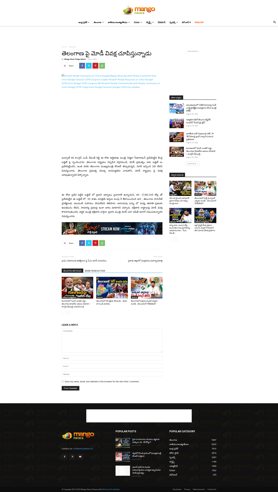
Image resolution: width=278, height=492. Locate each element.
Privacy (187, 489)
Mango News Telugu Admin (75, 59)
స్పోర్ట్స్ (148, 22)
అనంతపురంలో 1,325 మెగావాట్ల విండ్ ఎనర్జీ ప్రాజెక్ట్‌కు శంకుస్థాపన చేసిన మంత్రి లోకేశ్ (201, 108)
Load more (192, 163)
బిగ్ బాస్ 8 (186, 22)
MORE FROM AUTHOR (95, 271)
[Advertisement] (139, 35)
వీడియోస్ (161, 22)
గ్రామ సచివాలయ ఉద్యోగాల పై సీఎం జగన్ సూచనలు (84, 260)
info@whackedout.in (83, 448)
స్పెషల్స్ (172, 22)
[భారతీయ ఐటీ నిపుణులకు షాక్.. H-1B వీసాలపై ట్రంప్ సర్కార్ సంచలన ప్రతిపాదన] (176, 137)
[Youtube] (80, 457)
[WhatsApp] (102, 66)
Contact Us (211, 489)
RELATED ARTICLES (72, 271)
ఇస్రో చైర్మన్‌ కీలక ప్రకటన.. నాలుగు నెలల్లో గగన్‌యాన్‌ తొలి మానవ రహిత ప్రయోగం (204, 228)
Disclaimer (177, 489)
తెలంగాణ (97, 22)
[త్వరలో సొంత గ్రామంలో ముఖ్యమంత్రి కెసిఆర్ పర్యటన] (123, 457)
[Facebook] (82, 66)
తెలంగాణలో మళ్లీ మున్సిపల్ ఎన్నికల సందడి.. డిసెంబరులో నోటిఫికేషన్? (205, 200)
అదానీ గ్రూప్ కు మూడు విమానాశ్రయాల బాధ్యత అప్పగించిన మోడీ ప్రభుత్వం (146, 470)
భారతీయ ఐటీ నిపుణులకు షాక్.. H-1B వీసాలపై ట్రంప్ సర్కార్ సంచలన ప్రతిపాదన (200, 136)
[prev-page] (63, 312)
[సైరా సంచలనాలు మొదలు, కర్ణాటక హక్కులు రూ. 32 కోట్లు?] (123, 443)
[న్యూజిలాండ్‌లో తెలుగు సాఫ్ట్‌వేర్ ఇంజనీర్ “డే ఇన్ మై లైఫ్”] (176, 123)
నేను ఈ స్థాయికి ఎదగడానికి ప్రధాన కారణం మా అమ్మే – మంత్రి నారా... (179, 200)
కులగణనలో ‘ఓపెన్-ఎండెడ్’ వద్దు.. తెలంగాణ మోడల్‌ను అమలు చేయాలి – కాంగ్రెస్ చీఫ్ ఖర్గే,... (200, 151)
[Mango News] (139, 9)
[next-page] (68, 312)
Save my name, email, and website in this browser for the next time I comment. (102, 381)
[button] (274, 22)
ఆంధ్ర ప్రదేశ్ (82, 22)
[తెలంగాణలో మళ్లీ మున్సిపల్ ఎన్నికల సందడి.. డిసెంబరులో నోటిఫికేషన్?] (146, 288)
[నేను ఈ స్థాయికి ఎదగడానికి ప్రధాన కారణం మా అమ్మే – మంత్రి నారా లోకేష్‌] (180, 188)
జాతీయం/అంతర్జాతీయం (117, 22)
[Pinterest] (95, 66)
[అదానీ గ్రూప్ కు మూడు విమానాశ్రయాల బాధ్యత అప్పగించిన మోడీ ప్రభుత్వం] (123, 471)
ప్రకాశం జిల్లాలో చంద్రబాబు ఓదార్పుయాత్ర (145, 260)
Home (64, 47)
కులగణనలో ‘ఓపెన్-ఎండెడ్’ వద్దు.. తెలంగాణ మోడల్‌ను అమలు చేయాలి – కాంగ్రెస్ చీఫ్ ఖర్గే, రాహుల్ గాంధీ (76, 304)
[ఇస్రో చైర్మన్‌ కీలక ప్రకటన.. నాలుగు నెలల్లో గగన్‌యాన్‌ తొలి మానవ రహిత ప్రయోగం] (205, 215)
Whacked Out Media (111, 489)
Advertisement (199, 489)
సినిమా (137, 22)
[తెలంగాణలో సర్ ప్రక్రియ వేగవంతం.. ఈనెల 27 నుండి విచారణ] (112, 288)
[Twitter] (89, 66)
